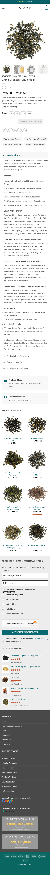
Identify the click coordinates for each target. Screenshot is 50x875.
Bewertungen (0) (14, 362)
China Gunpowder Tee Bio (12, 440)
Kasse (4, 721)
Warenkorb (6, 716)
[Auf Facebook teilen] (8, 130)
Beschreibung (13, 155)
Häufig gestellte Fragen (17, 368)
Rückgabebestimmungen (12, 726)
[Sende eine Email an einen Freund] (17, 130)
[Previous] (6, 40)
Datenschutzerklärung (39, 638)
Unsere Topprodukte (14, 613)
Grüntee (17, 76)
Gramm (4, 113)
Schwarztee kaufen (9, 786)
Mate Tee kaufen (9, 768)
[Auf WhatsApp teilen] (4, 130)
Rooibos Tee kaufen (10, 777)
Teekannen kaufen (9, 772)
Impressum (6, 739)
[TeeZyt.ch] (25, 8)
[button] (3, 8)
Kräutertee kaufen (9, 791)
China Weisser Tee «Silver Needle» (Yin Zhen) (12, 547)
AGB (4, 730)
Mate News (10, 609)
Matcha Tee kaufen (9, 763)
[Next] (44, 40)
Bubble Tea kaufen (9, 758)
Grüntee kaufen (8, 782)
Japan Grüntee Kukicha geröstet (37, 508)
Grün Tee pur (29, 76)
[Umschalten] (4, 155)
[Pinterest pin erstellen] (22, 130)
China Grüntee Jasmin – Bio (37, 547)
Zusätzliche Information (18, 356)
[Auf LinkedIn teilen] (26, 130)
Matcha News (11, 604)
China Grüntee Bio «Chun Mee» (37, 474)
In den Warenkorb (31, 122)
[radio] (11, 113)
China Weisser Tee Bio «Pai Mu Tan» (12, 474)
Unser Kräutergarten (14, 594)
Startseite (6, 76)
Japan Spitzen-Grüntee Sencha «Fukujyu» (12, 508)
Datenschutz (7, 744)
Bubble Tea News (12, 599)
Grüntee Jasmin (37, 439)
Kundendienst (8, 735)
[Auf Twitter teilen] (13, 130)
